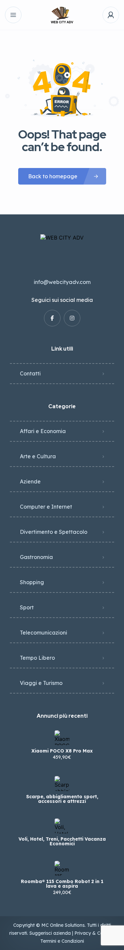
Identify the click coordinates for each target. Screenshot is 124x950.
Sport (27, 607)
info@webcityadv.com (62, 282)
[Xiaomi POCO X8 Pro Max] (62, 737)
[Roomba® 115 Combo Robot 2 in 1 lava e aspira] (62, 868)
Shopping (32, 582)
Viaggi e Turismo (41, 683)
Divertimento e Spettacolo (53, 532)
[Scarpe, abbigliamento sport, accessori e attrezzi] (62, 783)
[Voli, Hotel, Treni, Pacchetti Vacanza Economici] (62, 825)
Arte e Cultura (38, 456)
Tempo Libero (37, 657)
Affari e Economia (43, 431)
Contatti (30, 373)
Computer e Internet (46, 506)
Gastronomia (36, 557)
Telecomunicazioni (43, 632)
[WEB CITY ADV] (62, 15)
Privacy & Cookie (93, 933)
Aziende (30, 481)
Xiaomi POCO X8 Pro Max (62, 751)
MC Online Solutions (63, 925)
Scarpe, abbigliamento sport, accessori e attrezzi (62, 799)
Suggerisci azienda (50, 933)
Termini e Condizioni (62, 941)
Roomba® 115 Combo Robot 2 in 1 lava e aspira (62, 883)
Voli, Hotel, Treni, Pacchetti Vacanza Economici (62, 841)
